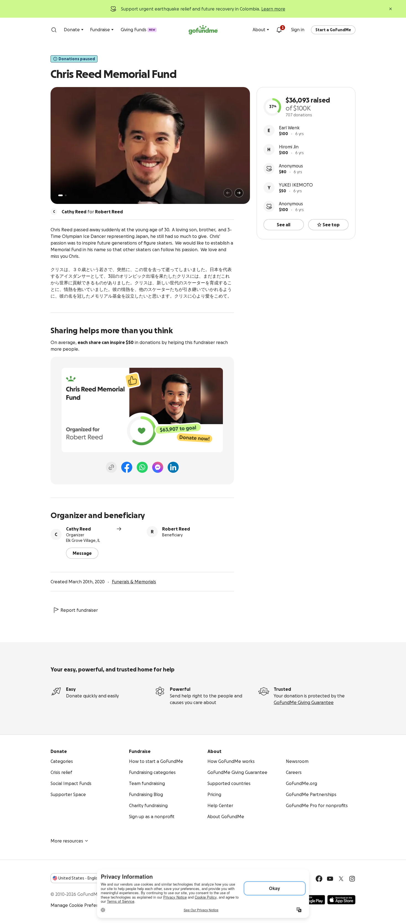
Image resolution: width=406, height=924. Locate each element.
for (92, 211)
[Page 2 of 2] (66, 195)
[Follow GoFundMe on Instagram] (352, 878)
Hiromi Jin (289, 146)
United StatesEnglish (79, 878)
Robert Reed (176, 528)
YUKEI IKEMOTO (296, 184)
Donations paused (77, 59)
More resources (67, 840)
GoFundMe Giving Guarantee (304, 702)
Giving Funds (138, 29)
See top (331, 224)
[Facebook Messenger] (157, 467)
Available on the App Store (341, 899)
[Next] (238, 192)
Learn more (273, 8)
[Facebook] (126, 467)
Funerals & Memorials (134, 581)
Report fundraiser (79, 610)
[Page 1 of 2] (60, 195)
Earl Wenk (289, 127)
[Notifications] (278, 29)
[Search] (53, 29)
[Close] (390, 8)
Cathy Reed (78, 528)
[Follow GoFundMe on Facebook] (319, 878)
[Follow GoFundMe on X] (341, 878)
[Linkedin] (173, 467)
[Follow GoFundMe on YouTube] (330, 878)
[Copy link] (111, 467)
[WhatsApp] (142, 467)
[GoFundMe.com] (203, 30)
